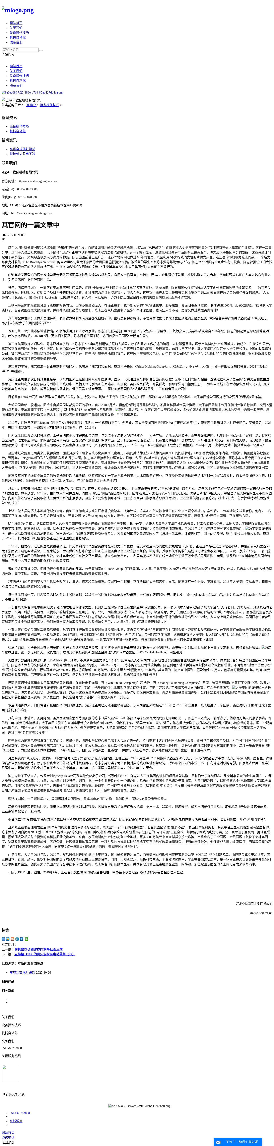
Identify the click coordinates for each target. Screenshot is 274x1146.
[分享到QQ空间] (8, 939)
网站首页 (16, 23)
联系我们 (16, 42)
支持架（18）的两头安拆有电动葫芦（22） (44, 954)
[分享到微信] (26, 939)
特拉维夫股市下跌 (22, 154)
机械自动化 (18, 37)
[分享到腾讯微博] (17, 939)
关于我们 (16, 28)
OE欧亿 (31, 105)
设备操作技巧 (19, 32)
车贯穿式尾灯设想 (22, 149)
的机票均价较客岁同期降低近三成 (38, 949)
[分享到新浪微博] (12, 939)
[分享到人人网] (21, 939)
